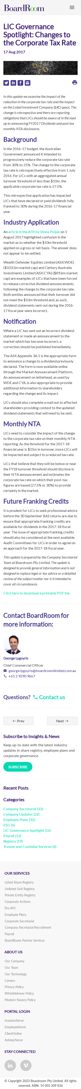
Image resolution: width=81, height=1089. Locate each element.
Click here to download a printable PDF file (36, 593)
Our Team (11, 967)
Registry (9, 841)
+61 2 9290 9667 (22, 676)
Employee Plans (15, 819)
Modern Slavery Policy (20, 1000)
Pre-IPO (10, 908)
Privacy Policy (14, 987)
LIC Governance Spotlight (23, 830)
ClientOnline (13, 1033)
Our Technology (16, 974)
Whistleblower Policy (19, 993)
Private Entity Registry (20, 895)
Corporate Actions (17, 901)
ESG (6, 825)
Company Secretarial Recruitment (28, 927)
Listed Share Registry (19, 882)
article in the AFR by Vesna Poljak (34, 231)
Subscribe (17, 767)
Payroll (8, 836)
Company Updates (18, 814)
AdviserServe (14, 1040)
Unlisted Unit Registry (20, 889)
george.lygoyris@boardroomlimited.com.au (42, 670)
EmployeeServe (15, 1027)
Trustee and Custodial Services (27, 846)
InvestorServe (14, 1020)
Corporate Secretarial (19, 921)
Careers (10, 980)
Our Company (14, 961)
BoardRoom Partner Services (25, 940)
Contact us (51, 697)
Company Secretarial (19, 809)
